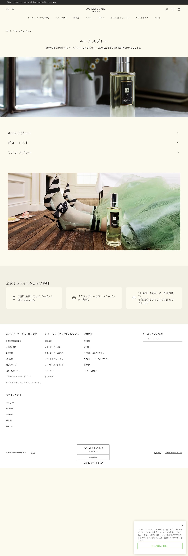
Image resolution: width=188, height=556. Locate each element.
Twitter (9, 420)
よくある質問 (11, 347)
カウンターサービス (52, 347)
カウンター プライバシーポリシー (96, 359)
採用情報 (87, 347)
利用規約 (157, 452)
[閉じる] (182, 525)
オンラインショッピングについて (18, 377)
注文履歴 (9, 359)
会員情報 (9, 353)
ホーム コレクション (23, 31)
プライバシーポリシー (173, 452)
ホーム (8, 31)
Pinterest (9, 414)
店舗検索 (48, 341)
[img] (179, 9)
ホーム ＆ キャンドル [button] (120, 17)
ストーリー (49, 371)
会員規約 (87, 365)
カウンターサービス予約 (54, 353)
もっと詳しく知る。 (160, 546)
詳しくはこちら (50, 2)
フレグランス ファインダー (55, 365)
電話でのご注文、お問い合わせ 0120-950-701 (23, 382)
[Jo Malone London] (95, 10)
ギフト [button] (158, 17)
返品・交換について (13, 371)
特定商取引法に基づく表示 (94, 353)
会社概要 (87, 341)
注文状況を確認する (13, 341)
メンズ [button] (89, 17)
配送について (11, 365)
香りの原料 (49, 377)
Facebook (10, 408)
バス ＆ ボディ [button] (142, 17)
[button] (94, 133)
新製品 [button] (76, 17)
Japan (33, 452)
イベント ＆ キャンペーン (54, 359)
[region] (160, 537)
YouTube (9, 426)
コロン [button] (101, 17)
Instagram (10, 402)
